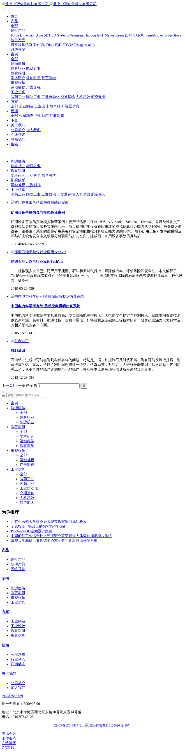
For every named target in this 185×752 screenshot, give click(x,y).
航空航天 (98, 194)
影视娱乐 (18, 180)
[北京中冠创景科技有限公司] (92, 4)
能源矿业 (33, 166)
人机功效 (83, 194)
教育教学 (49, 175)
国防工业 (33, 194)
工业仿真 (18, 189)
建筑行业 (18, 166)
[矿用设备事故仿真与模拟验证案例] (40, 203)
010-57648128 (12, 696)
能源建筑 (18, 161)
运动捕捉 (18, 185)
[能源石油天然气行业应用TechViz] (38, 252)
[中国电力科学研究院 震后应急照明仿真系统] (47, 296)
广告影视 (33, 185)
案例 (14, 403)
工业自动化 (51, 194)
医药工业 (18, 194)
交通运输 (67, 194)
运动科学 (33, 175)
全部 (14, 26)
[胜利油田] (20, 341)
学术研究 (18, 175)
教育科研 (18, 171)
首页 (14, 16)
